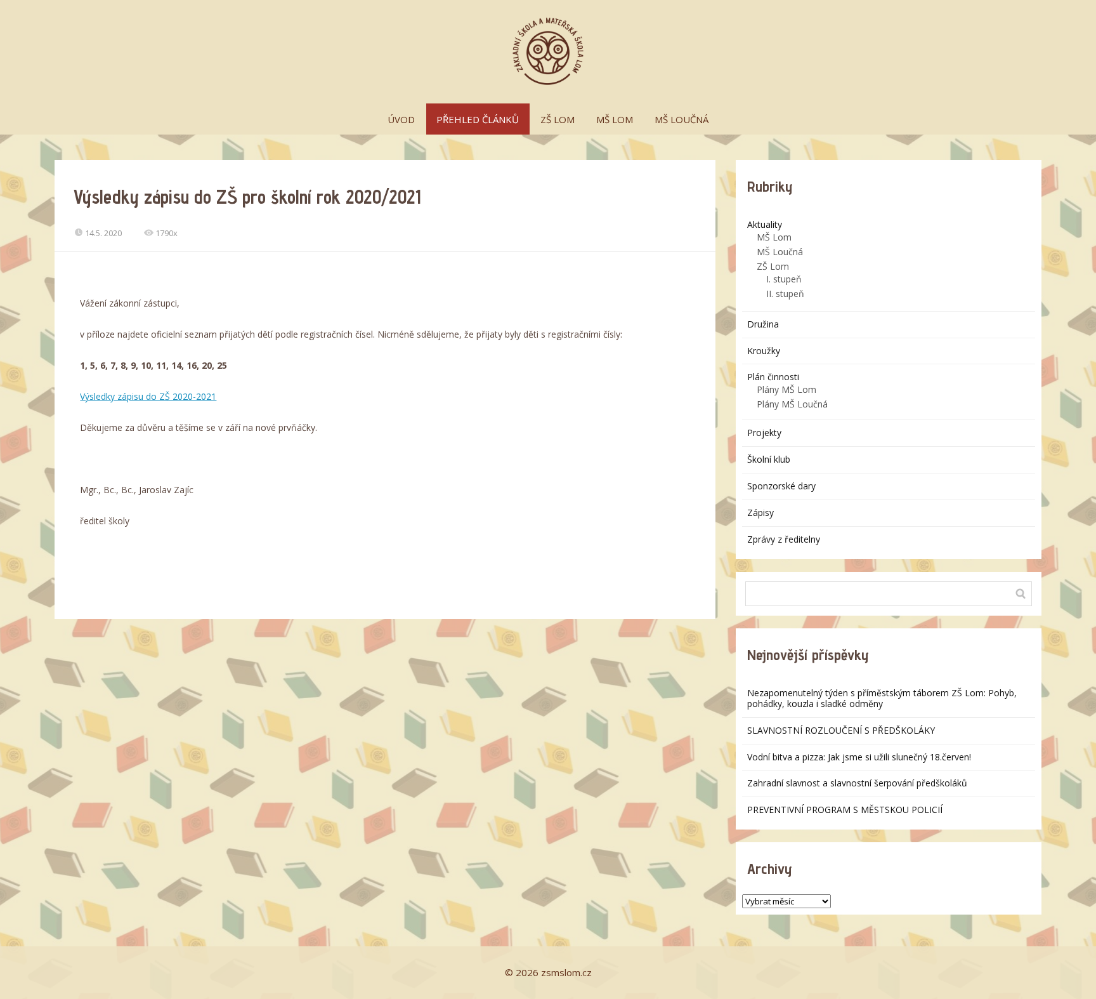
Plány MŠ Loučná (792, 404)
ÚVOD (401, 119)
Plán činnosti (773, 377)
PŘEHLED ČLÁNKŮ (477, 119)
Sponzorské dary (781, 486)
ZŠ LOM (557, 119)
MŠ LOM (614, 119)
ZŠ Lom (773, 266)
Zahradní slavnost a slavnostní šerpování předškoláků (857, 783)
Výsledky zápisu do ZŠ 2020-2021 (148, 396)
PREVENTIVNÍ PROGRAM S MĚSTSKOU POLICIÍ (845, 810)
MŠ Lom (774, 237)
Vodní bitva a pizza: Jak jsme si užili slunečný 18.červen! (859, 757)
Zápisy (760, 512)
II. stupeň (785, 294)
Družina (763, 324)
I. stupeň (784, 279)
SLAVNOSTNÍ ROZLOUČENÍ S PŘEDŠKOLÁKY (841, 730)
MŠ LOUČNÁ (681, 119)
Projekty (764, 433)
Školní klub (768, 459)
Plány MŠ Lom (786, 389)
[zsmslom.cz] (548, 52)
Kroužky (763, 351)
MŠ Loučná (780, 252)
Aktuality (764, 224)
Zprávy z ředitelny (783, 539)
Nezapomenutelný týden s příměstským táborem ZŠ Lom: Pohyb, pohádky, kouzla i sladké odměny (882, 698)
